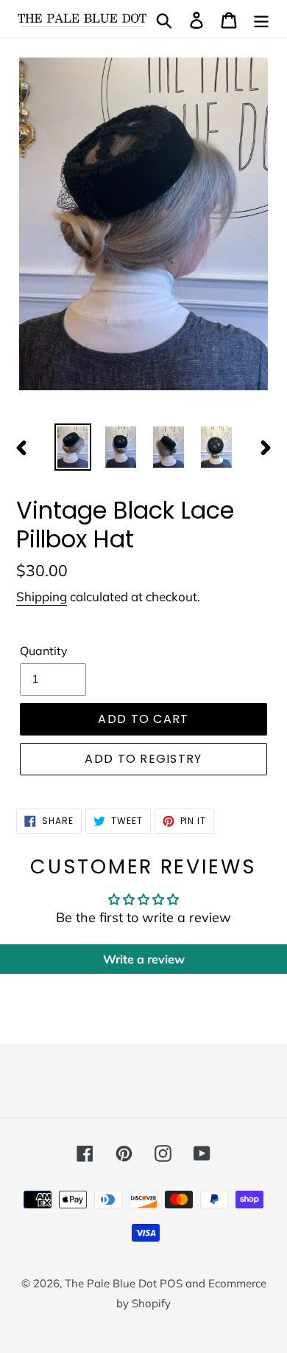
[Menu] (261, 18)
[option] (73, 447)
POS (171, 1283)
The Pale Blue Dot (112, 1283)
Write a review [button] (144, 959)
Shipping (41, 596)
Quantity (44, 650)
